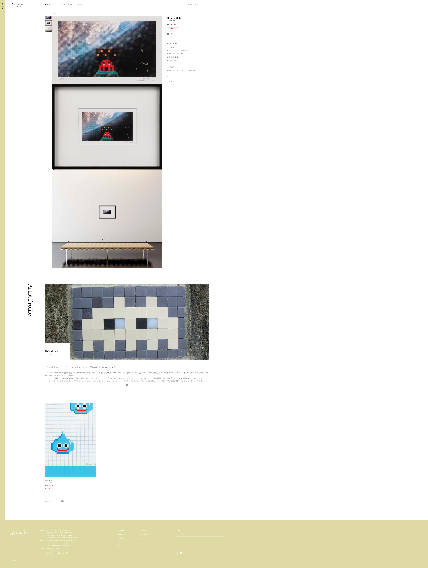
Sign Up (196, 4)
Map (74, 540)
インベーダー (171, 84)
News (119, 542)
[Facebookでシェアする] (168, 34)
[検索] (208, 4)
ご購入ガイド (145, 530)
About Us (79, 4)
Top (46, 13)
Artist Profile (121, 534)
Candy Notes (121, 538)
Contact (143, 538)
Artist (56, 4)
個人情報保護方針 (146, 534)
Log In (190, 4)
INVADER (170, 81)
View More (48, 501)
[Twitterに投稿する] (171, 34)
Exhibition (48, 4)
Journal (70, 4)
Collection (120, 530)
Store (63, 4)
